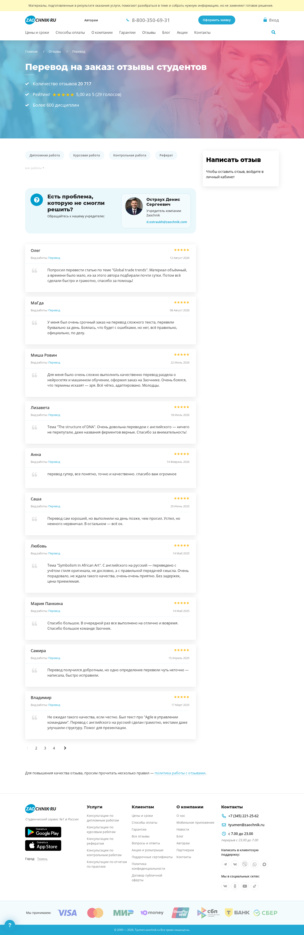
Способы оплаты (70, 32)
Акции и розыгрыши (147, 850)
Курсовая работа (86, 155)
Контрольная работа (129, 155)
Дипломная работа (45, 155)
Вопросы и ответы (146, 843)
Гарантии (127, 32)
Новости (182, 829)
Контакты (202, 32)
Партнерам (185, 850)
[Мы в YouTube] (245, 886)
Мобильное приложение (195, 822)
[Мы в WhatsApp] (255, 864)
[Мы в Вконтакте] (235, 864)
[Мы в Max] (264, 864)
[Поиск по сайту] (274, 32)
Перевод (54, 258)
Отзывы (149, 32)
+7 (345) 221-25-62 (243, 815)
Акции (182, 32)
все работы (33, 168)
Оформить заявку (217, 20)
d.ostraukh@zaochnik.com (166, 222)
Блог (166, 32)
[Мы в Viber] (245, 864)
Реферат (166, 155)
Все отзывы (141, 836)
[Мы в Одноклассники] (235, 886)
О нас (180, 815)
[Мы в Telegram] (225, 864)
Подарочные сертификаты (152, 857)
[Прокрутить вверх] (294, 916)
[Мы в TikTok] (255, 886)
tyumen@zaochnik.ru (246, 824)
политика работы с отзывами (180, 773)
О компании (102, 32)
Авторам (91, 20)
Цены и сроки (37, 32)
